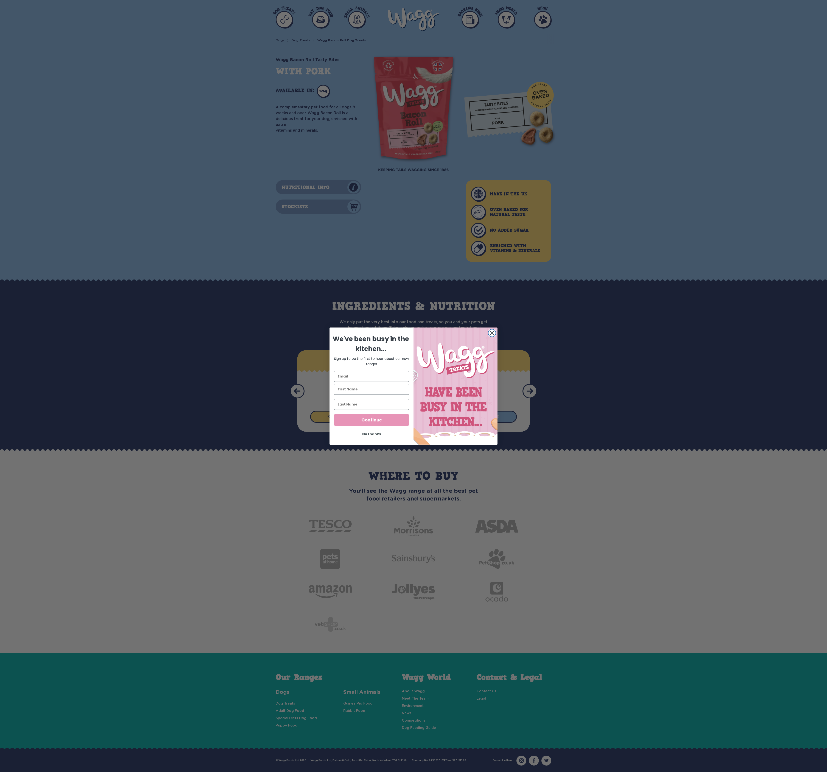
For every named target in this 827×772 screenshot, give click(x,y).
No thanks (371, 434)
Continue (371, 420)
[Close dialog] (492, 333)
